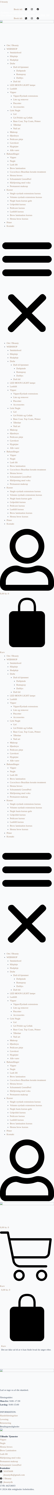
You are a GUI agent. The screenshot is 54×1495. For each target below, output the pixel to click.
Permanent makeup (19, 186)
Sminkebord (15, 52)
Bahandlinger (13, 154)
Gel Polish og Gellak (23, 117)
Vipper (13, 92)
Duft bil (16, 81)
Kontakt (10, 226)
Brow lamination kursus (21, 215)
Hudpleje (14, 60)
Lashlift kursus (17, 211)
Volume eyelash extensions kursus (26, 197)
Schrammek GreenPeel (20, 179)
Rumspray (21, 74)
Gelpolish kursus (18, 204)
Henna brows (16, 175)
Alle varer (14, 150)
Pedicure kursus (17, 208)
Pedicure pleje (16, 139)
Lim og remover (20, 99)
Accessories (18, 107)
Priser (9, 222)
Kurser (10, 190)
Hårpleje (14, 56)
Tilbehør (17, 125)
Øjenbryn (14, 135)
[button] (27, 286)
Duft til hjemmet (20, 67)
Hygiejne (14, 146)
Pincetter (17, 103)
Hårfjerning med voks (20, 182)
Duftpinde (21, 70)
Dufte (12, 63)
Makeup (14, 132)
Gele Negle (15, 110)
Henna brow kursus (19, 219)
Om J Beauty (13, 45)
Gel (14, 114)
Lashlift (13, 88)
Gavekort (14, 143)
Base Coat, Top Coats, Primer (27, 121)
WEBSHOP (12, 49)
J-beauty (4, 2)
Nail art (16, 128)
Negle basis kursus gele (21, 201)
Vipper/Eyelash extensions (25, 96)
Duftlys (19, 78)
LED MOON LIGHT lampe (22, 85)
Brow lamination (18, 168)
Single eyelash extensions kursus (25, 193)
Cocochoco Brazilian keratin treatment (28, 172)
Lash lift (14, 164)
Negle (12, 161)
